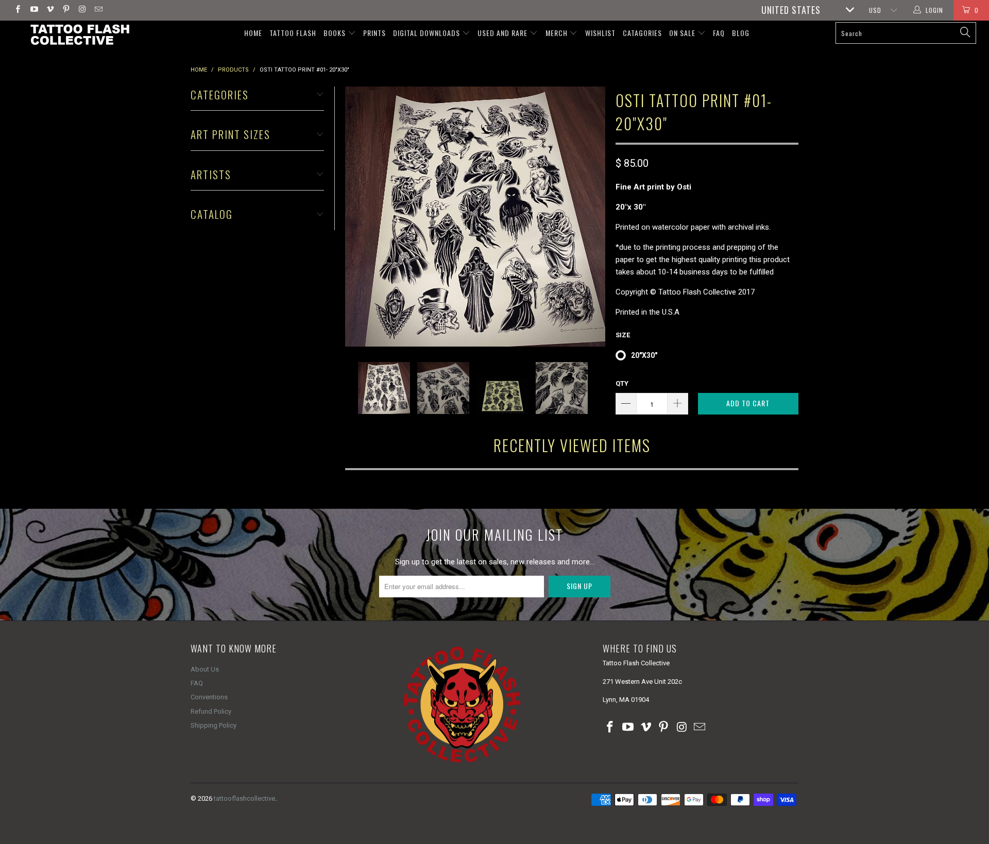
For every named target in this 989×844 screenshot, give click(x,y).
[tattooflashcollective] (79, 34)
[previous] (359, 217)
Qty (622, 383)
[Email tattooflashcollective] (97, 10)
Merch (557, 32)
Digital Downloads (427, 32)
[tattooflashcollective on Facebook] (17, 10)
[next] (591, 217)
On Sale (683, 32)
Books (335, 32)
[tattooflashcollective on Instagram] (81, 10)
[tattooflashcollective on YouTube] (33, 10)
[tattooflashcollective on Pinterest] (65, 10)
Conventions (209, 697)
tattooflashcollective (244, 798)
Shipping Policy (213, 725)
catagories (642, 32)
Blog (740, 32)
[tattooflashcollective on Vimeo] (49, 10)
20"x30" (644, 355)
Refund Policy (211, 711)
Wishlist (600, 32)
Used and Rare (504, 32)
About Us (205, 669)
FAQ (719, 32)
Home (253, 32)
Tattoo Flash (292, 32)
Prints (374, 32)
